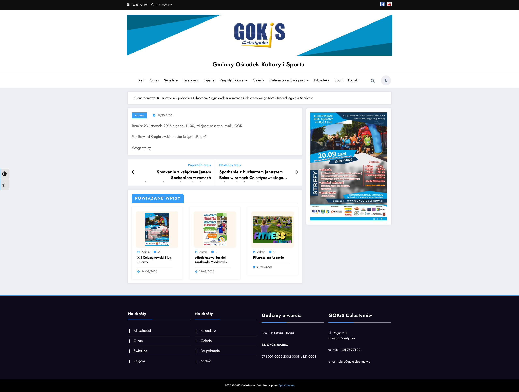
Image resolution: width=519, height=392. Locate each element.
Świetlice (171, 80)
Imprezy (139, 115)
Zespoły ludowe (231, 80)
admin (146, 252)
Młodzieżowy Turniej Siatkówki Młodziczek (211, 259)
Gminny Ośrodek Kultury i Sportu (258, 64)
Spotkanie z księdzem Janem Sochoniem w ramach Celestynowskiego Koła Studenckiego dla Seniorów (175, 175)
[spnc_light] (386, 80)
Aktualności (142, 330)
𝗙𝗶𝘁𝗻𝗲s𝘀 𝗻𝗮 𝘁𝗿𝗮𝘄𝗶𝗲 (268, 257)
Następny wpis (230, 165)
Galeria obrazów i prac (287, 80)
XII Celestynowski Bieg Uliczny (154, 259)
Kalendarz (190, 80)
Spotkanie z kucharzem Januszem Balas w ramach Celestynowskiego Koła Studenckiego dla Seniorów (251, 175)
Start (141, 80)
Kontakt (353, 80)
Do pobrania (210, 351)
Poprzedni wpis (199, 165)
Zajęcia (209, 80)
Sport (339, 80)
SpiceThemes (286, 385)
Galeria (258, 80)
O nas (154, 80)
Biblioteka (321, 80)
